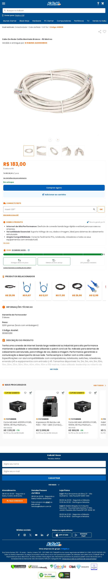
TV (88, 21)
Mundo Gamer (9, 21)
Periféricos (79, 21)
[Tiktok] (47, 535)
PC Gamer (49, 21)
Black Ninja (24, 21)
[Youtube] (36, 535)
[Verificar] (18, 567)
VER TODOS (99, 385)
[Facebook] (18, 535)
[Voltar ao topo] (54, 544)
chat (48, 502)
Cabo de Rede (35, 27)
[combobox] (54, 10)
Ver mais (6, 243)
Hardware (36, 21)
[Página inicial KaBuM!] (54, 4)
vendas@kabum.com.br (41, 506)
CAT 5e (45, 27)
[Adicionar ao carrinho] (30, 393)
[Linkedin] (42, 535)
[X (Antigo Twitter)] (30, 535)
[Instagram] (24, 535)
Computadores (64, 21)
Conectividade (21, 27)
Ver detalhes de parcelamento (14, 178)
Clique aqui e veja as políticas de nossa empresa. (79, 559)
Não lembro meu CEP (11, 215)
